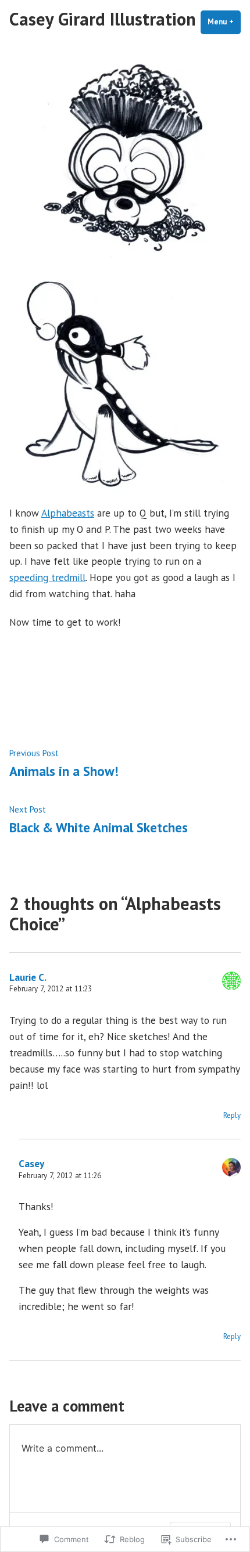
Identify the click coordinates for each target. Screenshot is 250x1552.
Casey (31, 1163)
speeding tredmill (47, 577)
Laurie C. (28, 977)
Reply (232, 1115)
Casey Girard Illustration (102, 19)
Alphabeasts (67, 512)
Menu (224, 22)
